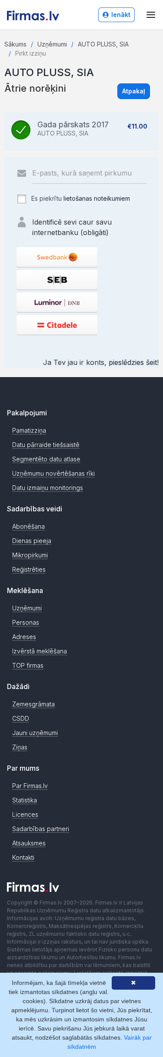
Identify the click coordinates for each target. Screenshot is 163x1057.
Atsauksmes (29, 843)
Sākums (15, 44)
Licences (25, 814)
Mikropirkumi (30, 555)
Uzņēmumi (52, 44)
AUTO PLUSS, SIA (103, 44)
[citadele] (57, 325)
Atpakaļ (133, 91)
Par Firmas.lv (30, 785)
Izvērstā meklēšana (39, 651)
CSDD (20, 718)
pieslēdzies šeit (133, 362)
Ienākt (120, 14)
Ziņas (19, 747)
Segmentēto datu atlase (46, 459)
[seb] (57, 279)
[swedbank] (57, 257)
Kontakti (23, 857)
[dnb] (57, 302)
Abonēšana (28, 526)
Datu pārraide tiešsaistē (46, 444)
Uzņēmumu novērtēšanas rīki (53, 473)
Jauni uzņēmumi (35, 732)
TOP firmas (27, 665)
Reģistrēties (29, 569)
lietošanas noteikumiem (96, 198)
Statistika (24, 800)
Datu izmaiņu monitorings (47, 487)
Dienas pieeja (31, 540)
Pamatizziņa (29, 430)
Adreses (24, 636)
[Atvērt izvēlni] (151, 14)
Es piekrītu (80, 198)
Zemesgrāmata (33, 704)
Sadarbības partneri (40, 828)
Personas (25, 622)
